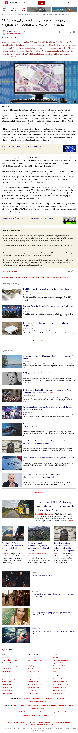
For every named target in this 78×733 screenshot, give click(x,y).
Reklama (22, 722)
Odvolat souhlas (30, 724)
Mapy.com (26, 698)
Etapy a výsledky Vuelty (34, 660)
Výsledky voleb (6, 663)
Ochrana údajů (66, 722)
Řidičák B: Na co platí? (60, 687)
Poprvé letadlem (32, 681)
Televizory (26, 715)
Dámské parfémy (49, 712)
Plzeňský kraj (27, 446)
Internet (24, 277)
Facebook (9, 722)
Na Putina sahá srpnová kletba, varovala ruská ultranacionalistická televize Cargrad (42, 475)
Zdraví (25, 429)
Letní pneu (60, 712)
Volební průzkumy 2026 (9, 660)
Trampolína (36, 705)
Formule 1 (56, 668)
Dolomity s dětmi (32, 693)
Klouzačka (52, 705)
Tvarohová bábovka (8, 687)
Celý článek (70, 521)
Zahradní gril (35, 708)
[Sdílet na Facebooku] (72, 271)
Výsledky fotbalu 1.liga (60, 660)
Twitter (16, 722)
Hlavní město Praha (29, 395)
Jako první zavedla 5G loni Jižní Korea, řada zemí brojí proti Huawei (48, 307)
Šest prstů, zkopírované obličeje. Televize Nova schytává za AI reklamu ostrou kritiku (49, 408)
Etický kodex (56, 722)
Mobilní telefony (24, 712)
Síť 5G (38, 277)
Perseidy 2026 (49, 698)
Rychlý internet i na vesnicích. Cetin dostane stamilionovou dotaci (47, 290)
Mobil (3, 149)
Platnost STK (57, 693)
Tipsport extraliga (58, 663)
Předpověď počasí (37, 698)
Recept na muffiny (7, 681)
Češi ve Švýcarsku (33, 687)
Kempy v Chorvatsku (34, 679)
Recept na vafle (7, 690)
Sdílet (69, 32)
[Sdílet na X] (75, 271)
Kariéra (29, 722)
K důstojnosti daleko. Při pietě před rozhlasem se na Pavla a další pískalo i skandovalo (47, 391)
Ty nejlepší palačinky (8, 679)
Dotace (18, 277)
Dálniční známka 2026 (60, 681)
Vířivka (43, 708)
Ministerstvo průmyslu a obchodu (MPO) (55, 277)
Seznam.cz (71, 3)
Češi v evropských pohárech (38, 701)
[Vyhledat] (41, 3)
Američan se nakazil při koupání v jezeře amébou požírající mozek (48, 357)
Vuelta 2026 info (32, 657)
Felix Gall (30, 668)
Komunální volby (7, 671)
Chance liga (57, 657)
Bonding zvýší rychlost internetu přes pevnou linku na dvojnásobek (45, 324)
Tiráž (34, 722)
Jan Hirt (29, 663)
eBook (62, 32)
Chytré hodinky (36, 715)
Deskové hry (69, 712)
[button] (39, 82)
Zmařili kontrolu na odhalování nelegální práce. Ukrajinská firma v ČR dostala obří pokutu (47, 442)
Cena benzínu (60, 698)
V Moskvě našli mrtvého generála (37, 373)
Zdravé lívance (6, 684)
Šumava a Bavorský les (34, 684)
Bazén (16, 705)
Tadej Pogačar (32, 666)
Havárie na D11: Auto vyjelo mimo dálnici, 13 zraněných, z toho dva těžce (55, 505)
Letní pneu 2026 (58, 679)
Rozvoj (31, 277)
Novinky (18, 31)
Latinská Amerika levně (34, 690)
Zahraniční (26, 361)
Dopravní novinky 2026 (60, 684)
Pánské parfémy (48, 715)
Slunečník (44, 705)
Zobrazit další (38, 341)
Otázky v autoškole (59, 690)
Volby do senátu (7, 668)
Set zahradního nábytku (65, 705)
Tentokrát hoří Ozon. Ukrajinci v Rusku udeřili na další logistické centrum (12, 547)
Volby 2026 (5, 657)
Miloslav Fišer (11, 31)
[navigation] (2, 2)
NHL (54, 671)
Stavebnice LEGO (37, 712)
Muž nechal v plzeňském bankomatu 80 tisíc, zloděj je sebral (48, 457)
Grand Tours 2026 (33, 671)
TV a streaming (27, 412)
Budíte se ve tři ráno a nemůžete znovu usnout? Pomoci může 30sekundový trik (48, 425)
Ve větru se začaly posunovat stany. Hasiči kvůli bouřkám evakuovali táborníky (38, 547)
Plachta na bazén (25, 705)
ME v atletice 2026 (59, 666)
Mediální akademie (44, 722)
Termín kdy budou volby (9, 666)
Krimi (24, 460)
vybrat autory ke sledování (14, 33)
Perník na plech (7, 693)
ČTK (23, 31)
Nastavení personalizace (45, 724)
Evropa (25, 376)
